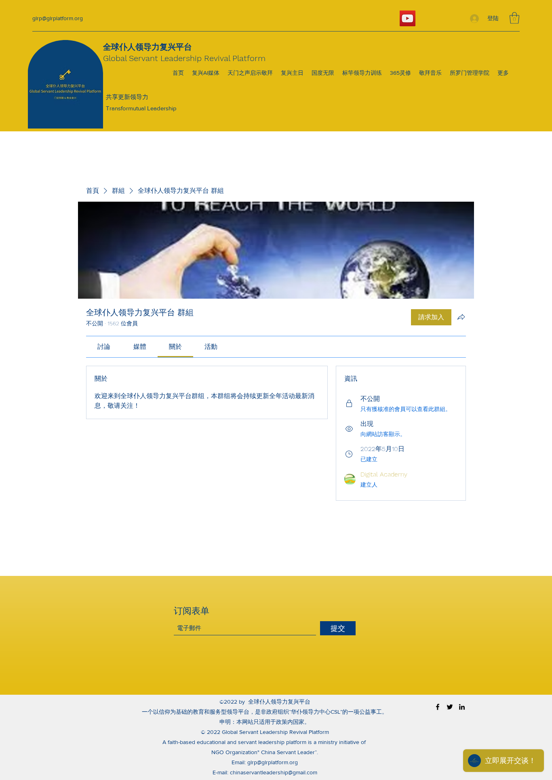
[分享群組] (461, 317)
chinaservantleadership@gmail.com (273, 772)
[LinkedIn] (462, 707)
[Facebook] (438, 707)
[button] (514, 18)
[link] (103, 346)
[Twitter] (450, 707)
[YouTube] (407, 18)
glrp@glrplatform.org (57, 18)
